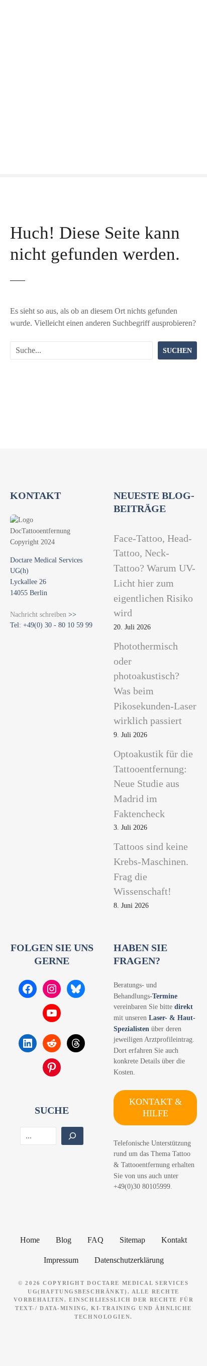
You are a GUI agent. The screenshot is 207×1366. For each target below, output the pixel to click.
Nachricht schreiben (38, 614)
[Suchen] (72, 1136)
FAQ (95, 1240)
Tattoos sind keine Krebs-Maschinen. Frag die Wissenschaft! (151, 869)
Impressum (61, 1260)
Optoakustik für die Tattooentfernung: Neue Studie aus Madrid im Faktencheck (153, 783)
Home (30, 1240)
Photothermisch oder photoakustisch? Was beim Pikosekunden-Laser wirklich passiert (155, 683)
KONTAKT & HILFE (155, 1107)
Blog (63, 1240)
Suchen (177, 350)
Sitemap (132, 1240)
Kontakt (174, 1240)
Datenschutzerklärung (129, 1260)
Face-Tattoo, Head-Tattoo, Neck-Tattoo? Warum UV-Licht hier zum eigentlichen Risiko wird (154, 575)
